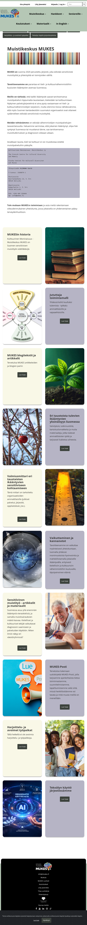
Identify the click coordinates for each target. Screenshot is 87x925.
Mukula (43, 877)
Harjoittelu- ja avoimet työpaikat (16, 35)
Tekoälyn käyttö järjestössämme (44, 35)
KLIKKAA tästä (26, 168)
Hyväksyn (46, 920)
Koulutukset (43, 884)
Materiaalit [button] (43, 23)
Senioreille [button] (75, 13)
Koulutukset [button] (23, 23)
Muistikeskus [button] (37, 13)
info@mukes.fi (43, 874)
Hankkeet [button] (57, 13)
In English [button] (62, 23)
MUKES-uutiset (43, 881)
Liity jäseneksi (40, 4)
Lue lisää (22, 258)
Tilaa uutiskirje (43, 891)
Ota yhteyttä (25, 4)
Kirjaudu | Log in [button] (57, 4)
